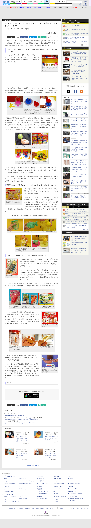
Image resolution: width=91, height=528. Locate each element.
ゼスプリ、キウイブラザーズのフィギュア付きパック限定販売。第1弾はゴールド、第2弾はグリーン (76, 215)
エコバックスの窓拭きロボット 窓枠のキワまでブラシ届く (79, 101)
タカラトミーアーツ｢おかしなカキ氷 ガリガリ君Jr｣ (22, 455)
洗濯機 (66, 7)
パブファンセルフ (74, 488)
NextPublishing (23, 498)
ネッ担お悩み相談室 (9, 491)
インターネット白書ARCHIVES (11, 501)
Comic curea (73, 481)
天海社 (71, 478)
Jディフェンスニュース (60, 481)
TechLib (56, 501)
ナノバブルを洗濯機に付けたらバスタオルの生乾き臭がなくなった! (79, 238)
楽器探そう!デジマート (44, 481)
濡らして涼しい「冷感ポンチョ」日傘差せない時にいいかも (79, 197)
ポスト (12, 37)
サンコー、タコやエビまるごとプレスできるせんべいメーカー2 (79, 181)
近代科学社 (39, 496)
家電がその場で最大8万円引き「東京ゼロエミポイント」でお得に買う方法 (79, 250)
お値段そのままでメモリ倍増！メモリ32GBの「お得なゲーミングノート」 (79, 59)
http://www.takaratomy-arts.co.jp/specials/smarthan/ (20, 423)
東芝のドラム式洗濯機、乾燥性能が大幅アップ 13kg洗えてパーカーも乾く (79, 133)
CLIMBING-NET (42, 493)
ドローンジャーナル (9, 489)
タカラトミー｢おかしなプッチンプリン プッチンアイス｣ (51, 438)
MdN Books (57, 493)
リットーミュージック (44, 478)
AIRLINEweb (57, 478)
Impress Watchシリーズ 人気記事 (75, 204)
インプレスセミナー (24, 486)
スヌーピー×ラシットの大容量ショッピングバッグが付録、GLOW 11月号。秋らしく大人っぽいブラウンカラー (76, 223)
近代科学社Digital (43, 498)
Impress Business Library (25, 483)
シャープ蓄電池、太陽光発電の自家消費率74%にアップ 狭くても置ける (79, 149)
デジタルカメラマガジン (10, 496)
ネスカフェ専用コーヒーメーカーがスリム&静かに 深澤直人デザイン (79, 108)
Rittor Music (40, 476)
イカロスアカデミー (59, 489)
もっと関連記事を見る (31, 465)
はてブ (34, 37)
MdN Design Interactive (60, 496)
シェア (25, 37)
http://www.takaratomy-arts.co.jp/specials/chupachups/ (21, 419)
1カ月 (85, 22)
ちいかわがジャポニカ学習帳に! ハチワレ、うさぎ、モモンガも (79, 155)
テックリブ (55, 499)
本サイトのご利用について (8, 508)
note (43, 37)
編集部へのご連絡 (40, 508)
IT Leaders (6, 486)
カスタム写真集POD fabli (76, 496)
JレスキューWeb (58, 486)
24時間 (72, 22)
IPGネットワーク (72, 491)
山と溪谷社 (39, 489)
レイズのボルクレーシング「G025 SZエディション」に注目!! (79, 78)
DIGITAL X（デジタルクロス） (26, 489)
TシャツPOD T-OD (44, 483)
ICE (69, 476)
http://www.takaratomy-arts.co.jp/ (14, 415)
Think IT (6, 478)
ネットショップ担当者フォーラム (27, 481)
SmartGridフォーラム (24, 478)
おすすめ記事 (70, 232)
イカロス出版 (56, 476)
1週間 (78, 22)
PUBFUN (70, 486)
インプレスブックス (24, 496)
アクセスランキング (71, 20)
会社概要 (60, 508)
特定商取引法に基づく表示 (82, 508)
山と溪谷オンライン (43, 491)
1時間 (65, 22)
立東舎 (40, 486)
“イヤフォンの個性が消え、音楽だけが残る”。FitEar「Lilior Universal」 (78, 71)
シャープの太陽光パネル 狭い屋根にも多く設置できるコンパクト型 (79, 169)
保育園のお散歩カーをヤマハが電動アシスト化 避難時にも (79, 126)
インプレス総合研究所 (9, 483)
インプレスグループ (69, 508)
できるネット (7, 499)
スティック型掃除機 (57, 7)
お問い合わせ (20, 508)
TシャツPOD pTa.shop (76, 493)
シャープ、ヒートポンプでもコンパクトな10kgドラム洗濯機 (79, 188)
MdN (54, 491)
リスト (17, 37)
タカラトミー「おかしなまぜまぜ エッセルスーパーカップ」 (51, 455)
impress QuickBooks (75, 483)
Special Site (69, 48)
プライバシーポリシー (51, 508)
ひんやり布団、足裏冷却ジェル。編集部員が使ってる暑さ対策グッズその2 (79, 142)
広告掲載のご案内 (29, 508)
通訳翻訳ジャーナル (59, 483)
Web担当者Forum (8, 481)
